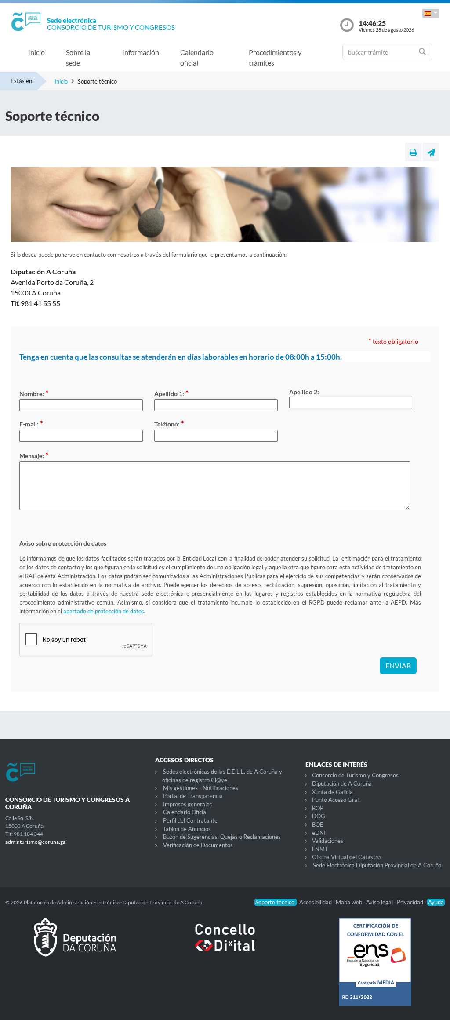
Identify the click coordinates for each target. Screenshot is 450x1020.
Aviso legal (380, 902)
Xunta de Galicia (332, 791)
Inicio (36, 52)
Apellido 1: (171, 393)
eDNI (319, 832)
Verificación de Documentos (198, 845)
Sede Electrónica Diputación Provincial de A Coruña (377, 865)
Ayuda (436, 902)
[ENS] (375, 969)
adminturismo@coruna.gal (36, 841)
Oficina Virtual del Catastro (346, 856)
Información (140, 52)
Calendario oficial (197, 57)
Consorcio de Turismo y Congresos (355, 775)
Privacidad (411, 902)
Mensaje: (33, 455)
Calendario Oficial (185, 812)
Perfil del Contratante (190, 820)
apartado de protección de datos (103, 611)
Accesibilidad (316, 902)
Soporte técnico (275, 902)
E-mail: (31, 423)
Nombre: (33, 393)
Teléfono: (169, 423)
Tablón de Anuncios (187, 828)
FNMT (320, 848)
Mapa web (349, 902)
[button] (430, 13)
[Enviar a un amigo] (431, 152)
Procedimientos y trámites (275, 57)
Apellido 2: (304, 392)
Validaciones (327, 840)
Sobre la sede (78, 57)
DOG (318, 816)
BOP (317, 808)
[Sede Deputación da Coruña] (75, 944)
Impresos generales (187, 804)
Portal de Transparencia (193, 795)
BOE (317, 824)
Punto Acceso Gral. (336, 799)
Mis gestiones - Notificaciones (200, 787)
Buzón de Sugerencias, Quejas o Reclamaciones (222, 836)
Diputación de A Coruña (342, 783)
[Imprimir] (413, 152)
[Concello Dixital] (224, 944)
